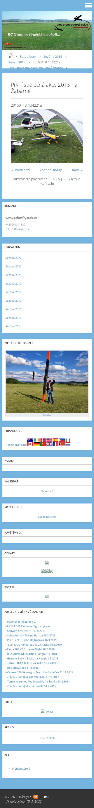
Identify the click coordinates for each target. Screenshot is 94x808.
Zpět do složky (51, 170)
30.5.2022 (47, 414)
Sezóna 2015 (53, 56)
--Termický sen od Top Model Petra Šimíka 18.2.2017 (37, 681)
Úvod (10, 55)
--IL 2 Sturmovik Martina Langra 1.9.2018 (31, 654)
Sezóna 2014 (13, 326)
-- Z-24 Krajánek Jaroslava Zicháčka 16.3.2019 (33, 645)
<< (10, 738)
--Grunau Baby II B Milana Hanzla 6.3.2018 (31, 658)
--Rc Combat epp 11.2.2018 (22, 668)
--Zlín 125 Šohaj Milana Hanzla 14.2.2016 (30, 686)
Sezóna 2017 (13, 301)
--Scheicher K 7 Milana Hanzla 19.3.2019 (30, 635)
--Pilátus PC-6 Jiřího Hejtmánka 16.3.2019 (31, 640)
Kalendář (47, 491)
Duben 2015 (16, 62)
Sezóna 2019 (13, 283)
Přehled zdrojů (21, 768)
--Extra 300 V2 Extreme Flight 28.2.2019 (30, 649)
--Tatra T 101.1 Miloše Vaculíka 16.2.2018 (30, 663)
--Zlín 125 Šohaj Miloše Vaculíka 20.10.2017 (32, 677)
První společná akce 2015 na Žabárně (35, 68)
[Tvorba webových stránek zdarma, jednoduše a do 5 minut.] (35, 797)
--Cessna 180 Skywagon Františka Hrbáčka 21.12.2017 (39, 672)
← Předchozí (20, 170)
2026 (52, 738)
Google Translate (16, 445)
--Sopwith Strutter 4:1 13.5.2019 (25, 631)
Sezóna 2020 (13, 275)
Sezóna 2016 (13, 309)
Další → (77, 170)
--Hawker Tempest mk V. (20, 621)
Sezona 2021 (13, 266)
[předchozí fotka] (18, 136)
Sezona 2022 (13, 258)
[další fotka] (76, 136)
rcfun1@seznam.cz (17, 229)
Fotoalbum (28, 56)
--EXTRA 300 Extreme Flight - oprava (27, 626)
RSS (46, 797)
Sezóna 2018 (13, 292)
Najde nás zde (47, 517)
